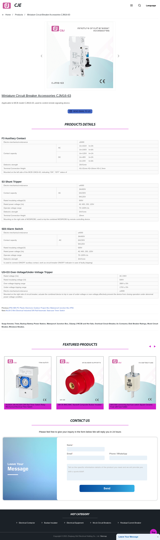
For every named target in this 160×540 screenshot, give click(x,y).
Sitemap (103, 536)
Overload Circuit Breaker (105, 324)
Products (19, 15)
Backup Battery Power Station (33, 324)
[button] (131, 5)
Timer (17, 324)
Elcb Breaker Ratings (137, 324)
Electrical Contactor (27, 523)
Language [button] (151, 5)
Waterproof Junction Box (57, 324)
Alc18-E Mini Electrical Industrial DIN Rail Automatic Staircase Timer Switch (35, 311)
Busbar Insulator (51, 523)
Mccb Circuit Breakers (102, 523)
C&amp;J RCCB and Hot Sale (81, 324)
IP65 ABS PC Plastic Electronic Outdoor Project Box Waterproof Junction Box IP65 (41, 308)
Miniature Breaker (16, 327)
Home (8, 15)
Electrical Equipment (75, 523)
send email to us (81, 111)
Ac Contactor (122, 324)
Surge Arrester (8, 324)
